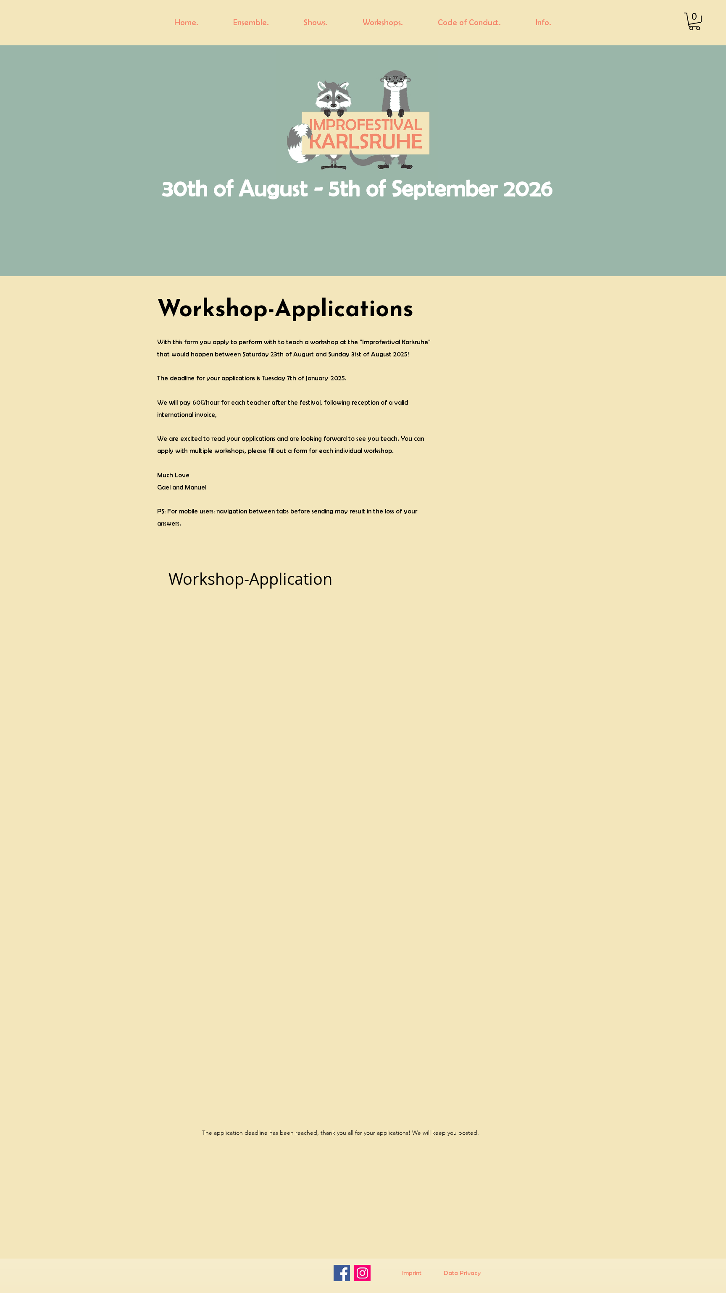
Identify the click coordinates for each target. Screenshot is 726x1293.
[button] (694, 21)
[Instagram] (362, 1273)
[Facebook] (342, 1273)
